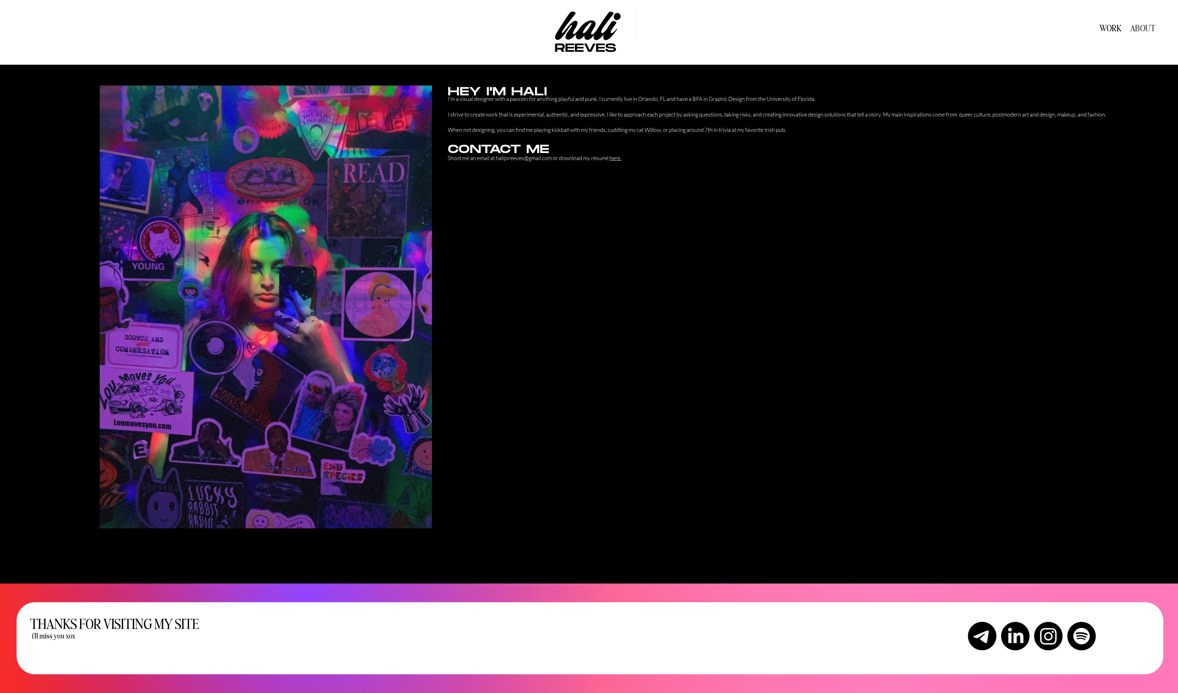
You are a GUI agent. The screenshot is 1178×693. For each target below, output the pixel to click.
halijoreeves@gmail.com (524, 158)
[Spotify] (1081, 636)
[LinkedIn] (1015, 636)
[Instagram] (1048, 636)
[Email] (982, 636)
